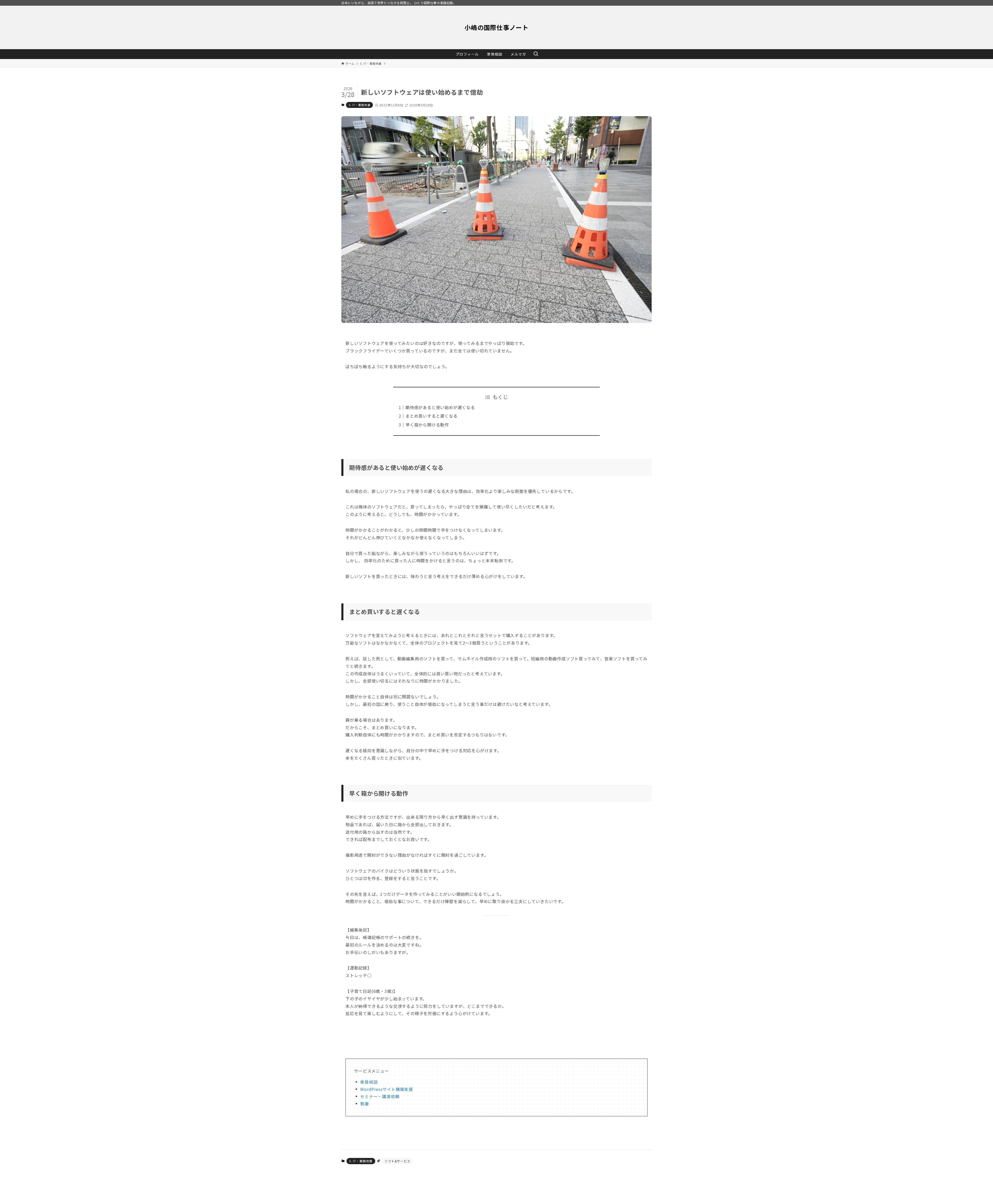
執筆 (364, 1104)
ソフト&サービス (397, 1161)
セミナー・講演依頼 (379, 1096)
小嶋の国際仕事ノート (496, 27)
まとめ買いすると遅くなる (431, 416)
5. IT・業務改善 (359, 105)
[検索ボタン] (535, 54)
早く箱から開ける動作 (427, 425)
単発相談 (369, 1082)
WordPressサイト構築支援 (386, 1089)
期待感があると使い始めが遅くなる (440, 407)
